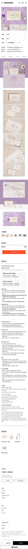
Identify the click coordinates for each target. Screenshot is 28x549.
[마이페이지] (26, 3)
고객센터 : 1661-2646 (6, 387)
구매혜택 (10, 56)
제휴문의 (3, 493)
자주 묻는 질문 (20, 480)
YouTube (3, 513)
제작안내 (24, 56)
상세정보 (3, 56)
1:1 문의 (7, 480)
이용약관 (3, 498)
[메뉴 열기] (2, 3)
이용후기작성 (14, 252)
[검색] (20, 3)
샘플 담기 (8, 543)
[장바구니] (23, 3)
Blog (3, 510)
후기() (17, 56)
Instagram (4, 508)
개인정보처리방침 (5, 495)
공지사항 (3, 490)
